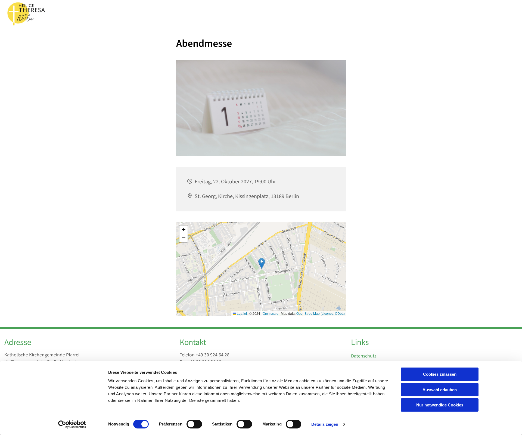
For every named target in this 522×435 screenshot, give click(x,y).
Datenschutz (363, 356)
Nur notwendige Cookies (439, 405)
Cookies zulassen (439, 374)
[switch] (194, 424)
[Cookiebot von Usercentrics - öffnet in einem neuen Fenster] (72, 424)
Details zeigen (324, 424)
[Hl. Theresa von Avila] (25, 13)
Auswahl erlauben (439, 389)
